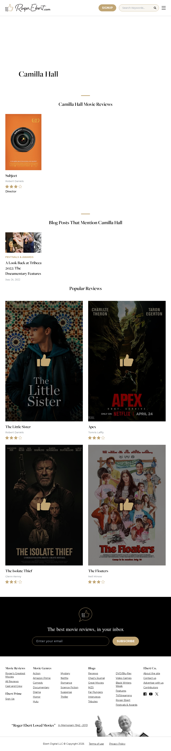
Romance (66, 682)
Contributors (150, 687)
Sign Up (10, 698)
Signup (107, 7)
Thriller (64, 696)
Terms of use (96, 743)
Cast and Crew (13, 686)
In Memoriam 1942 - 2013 (73, 725)
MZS (91, 687)
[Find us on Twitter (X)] (156, 694)
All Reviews (12, 681)
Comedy (38, 682)
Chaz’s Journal (96, 678)
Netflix (64, 678)
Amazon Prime (42, 678)
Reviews (93, 673)
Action (36, 673)
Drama (37, 692)
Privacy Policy (117, 743)
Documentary (41, 687)
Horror (36, 696)
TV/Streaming (124, 695)
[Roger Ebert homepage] (27, 8)
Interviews (94, 696)
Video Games (123, 678)
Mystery (65, 673)
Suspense (66, 692)
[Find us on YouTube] (151, 694)
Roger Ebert (123, 700)
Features (121, 690)
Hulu (35, 701)
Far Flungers (95, 692)
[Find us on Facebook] (144, 694)
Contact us (149, 678)
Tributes (93, 701)
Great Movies (96, 682)
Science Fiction (69, 687)
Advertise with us (153, 682)
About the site (151, 673)
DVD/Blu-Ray (123, 673)
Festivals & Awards (126, 704)
